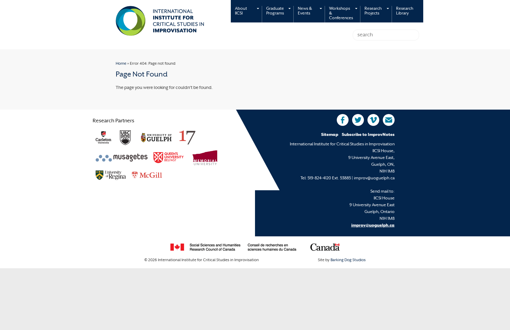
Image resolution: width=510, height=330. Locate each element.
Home (121, 64)
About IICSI (241, 11)
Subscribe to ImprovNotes (368, 135)
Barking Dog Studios (348, 260)
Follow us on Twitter (358, 120)
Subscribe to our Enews (389, 120)
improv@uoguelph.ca (373, 225)
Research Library (404, 11)
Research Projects (373, 11)
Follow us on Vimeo (373, 120)
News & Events (305, 11)
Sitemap (329, 135)
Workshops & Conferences (341, 13)
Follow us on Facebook (343, 120)
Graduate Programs (275, 11)
